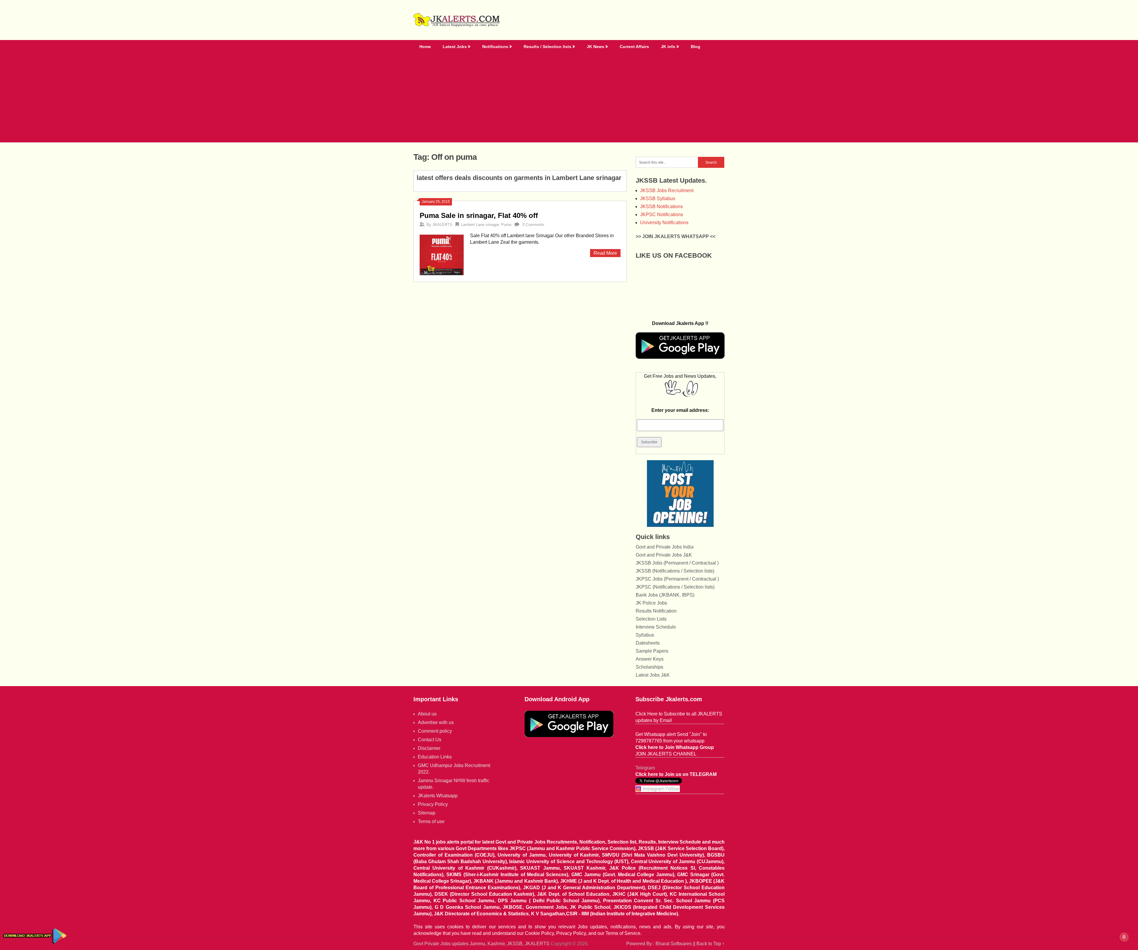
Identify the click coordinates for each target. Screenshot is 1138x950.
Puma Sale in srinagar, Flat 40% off (479, 215)
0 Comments (533, 224)
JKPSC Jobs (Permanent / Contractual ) (677, 578)
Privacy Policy (433, 804)
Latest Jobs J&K (653, 675)
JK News (595, 46)
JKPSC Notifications (661, 214)
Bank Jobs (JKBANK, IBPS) (665, 594)
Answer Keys (650, 659)
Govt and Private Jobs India (664, 546)
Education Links (435, 756)
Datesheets (648, 642)
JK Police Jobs (651, 602)
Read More (605, 253)
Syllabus (645, 634)
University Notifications (664, 222)
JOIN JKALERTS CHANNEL (665, 753)
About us (427, 713)
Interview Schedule (656, 626)
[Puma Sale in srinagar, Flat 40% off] (442, 254)
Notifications (495, 46)
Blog (695, 46)
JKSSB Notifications (661, 206)
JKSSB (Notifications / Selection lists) (675, 570)
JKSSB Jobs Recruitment (666, 190)
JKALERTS (442, 224)
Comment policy (435, 731)
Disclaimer (429, 748)
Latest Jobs (455, 46)
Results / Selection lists (547, 46)
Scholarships (649, 667)
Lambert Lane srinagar (480, 224)
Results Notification (656, 610)
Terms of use (431, 821)
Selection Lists (651, 618)
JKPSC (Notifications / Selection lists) (675, 586)
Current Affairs (634, 46)
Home (425, 46)
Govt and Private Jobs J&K (664, 554)
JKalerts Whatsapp (438, 795)
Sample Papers (652, 650)
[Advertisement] (569, 97)
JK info (668, 46)
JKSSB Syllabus (657, 198)
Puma (506, 224)
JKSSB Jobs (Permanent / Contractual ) (677, 562)
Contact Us (429, 739)
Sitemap (426, 812)
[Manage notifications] (1124, 937)
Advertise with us (436, 722)
